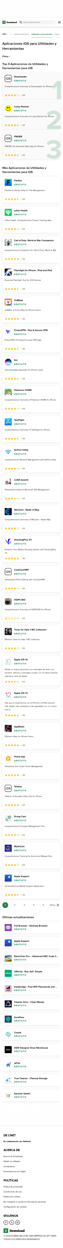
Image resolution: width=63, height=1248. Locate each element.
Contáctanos (9, 1166)
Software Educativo (21, 34)
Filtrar (5, 56)
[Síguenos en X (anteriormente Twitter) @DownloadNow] (11, 1222)
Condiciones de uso (13, 1191)
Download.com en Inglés (15, 1171)
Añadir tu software (12, 1161)
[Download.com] (9, 22)
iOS (4, 34)
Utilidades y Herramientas (41, 34)
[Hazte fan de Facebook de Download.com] (6, 1222)
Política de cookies (12, 1196)
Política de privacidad (13, 1186)
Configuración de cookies (15, 1207)
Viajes (57, 34)
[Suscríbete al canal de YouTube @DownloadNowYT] (17, 1222)
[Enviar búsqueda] (21, 22)
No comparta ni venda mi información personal (25, 1201)
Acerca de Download (13, 1156)
